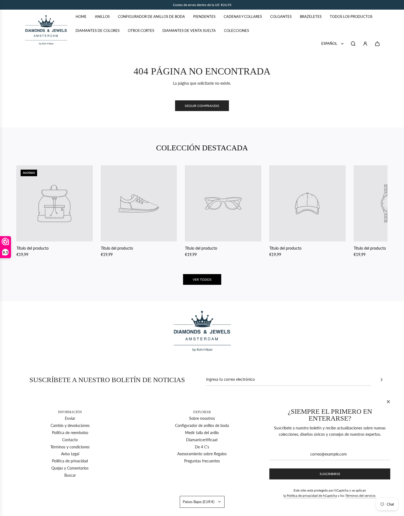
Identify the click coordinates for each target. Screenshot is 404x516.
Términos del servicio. (360, 495)
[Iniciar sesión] (365, 44)
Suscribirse (330, 474)
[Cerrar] (388, 402)
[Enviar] (381, 380)
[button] (27, 211)
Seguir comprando (202, 106)
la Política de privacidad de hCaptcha (310, 495)
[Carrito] (377, 44)
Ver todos (202, 279)
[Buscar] (353, 44)
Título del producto (32, 248)
